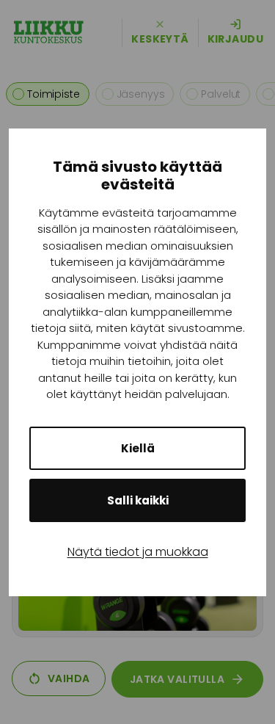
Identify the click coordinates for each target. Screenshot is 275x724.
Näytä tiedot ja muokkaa (137, 551)
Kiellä (138, 448)
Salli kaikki (138, 500)
